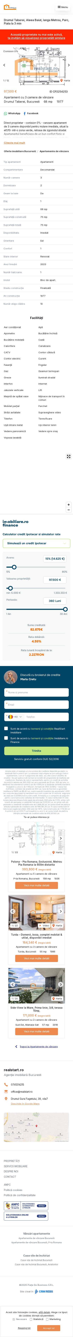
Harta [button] (66, 80)
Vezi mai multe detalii (36, 885)
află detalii (44, 1312)
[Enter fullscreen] (68, 456)
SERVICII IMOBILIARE (15, 1166)
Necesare (21, 1319)
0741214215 (17, 1084)
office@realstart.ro (22, 1091)
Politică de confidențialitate (20, 1195)
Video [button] (45, 925)
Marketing (55, 1319)
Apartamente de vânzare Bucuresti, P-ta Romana (36, 1242)
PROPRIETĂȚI (12, 1160)
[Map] (36, 483)
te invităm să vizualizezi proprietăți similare (36, 38)
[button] (4, 65)
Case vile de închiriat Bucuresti (36, 1260)
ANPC (7, 1184)
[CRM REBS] (43, 1291)
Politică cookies (13, 1189)
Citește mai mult (14, 142)
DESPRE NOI (11, 1171)
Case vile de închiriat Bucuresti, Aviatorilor (36, 1264)
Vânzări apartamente (36, 1233)
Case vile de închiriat (36, 1255)
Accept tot (49, 1328)
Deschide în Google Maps (25, 1103)
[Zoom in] (68, 504)
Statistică (38, 1319)
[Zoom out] (68, 509)
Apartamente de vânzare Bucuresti (37, 1238)
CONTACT (10, 1176)
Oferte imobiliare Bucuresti (20, 151)
